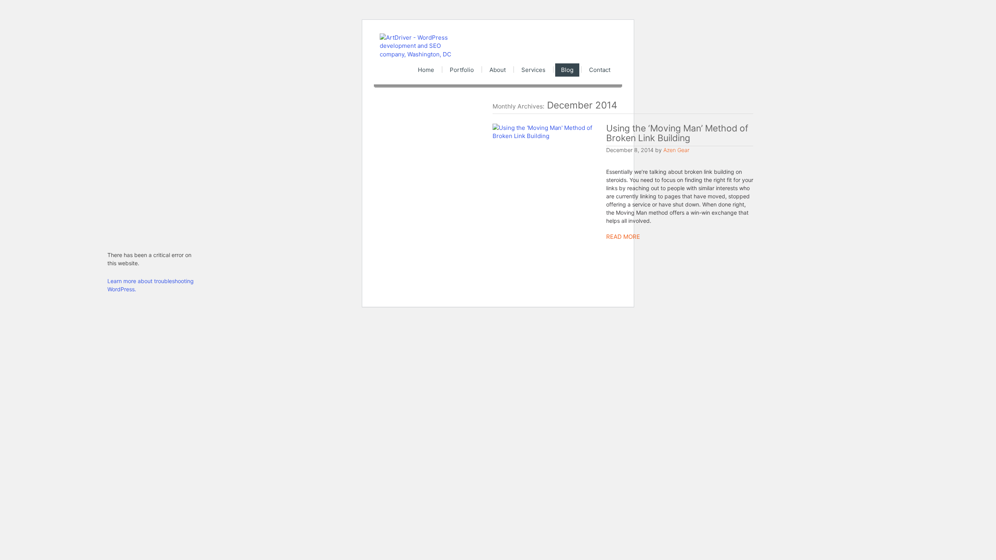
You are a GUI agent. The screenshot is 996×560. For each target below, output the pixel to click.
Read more (623, 236)
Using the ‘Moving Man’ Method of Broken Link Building (677, 133)
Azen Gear (676, 150)
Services (533, 70)
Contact (599, 70)
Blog (567, 70)
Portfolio (462, 70)
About (497, 70)
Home (426, 70)
